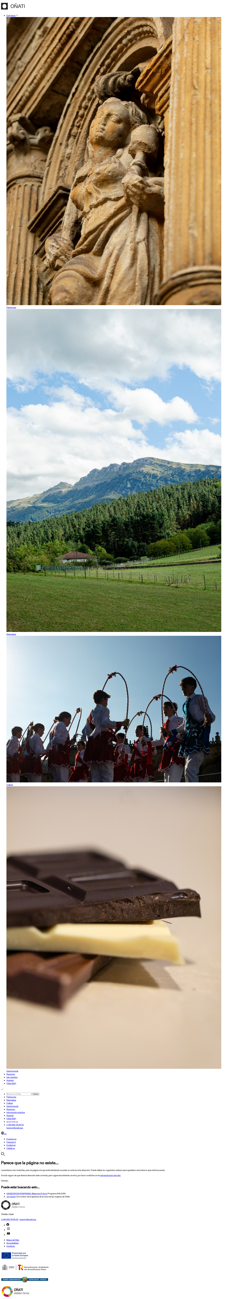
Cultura (9, 1103)
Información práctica (15, 1112)
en (14, 1121)
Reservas (10, 1074)
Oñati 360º (11, 1083)
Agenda (10, 1080)
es (10, 1121)
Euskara (11, 1139)
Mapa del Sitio (12, 1240)
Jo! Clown (11, 1196)
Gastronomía (12, 1106)
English (11, 1145)
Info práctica (12, 1077)
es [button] (5, 1133)
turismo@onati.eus (14, 1127)
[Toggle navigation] (2, 1089)
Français (11, 1142)
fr (12, 1121)
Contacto (10, 1246)
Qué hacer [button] (11, 15)
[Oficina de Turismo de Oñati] (13, 8)
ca (17, 1121)
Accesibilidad (12, 1243)
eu (7, 1121)
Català (10, 1148)
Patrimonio (11, 1097)
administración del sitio (110, 1175)
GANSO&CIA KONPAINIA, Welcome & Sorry (26, 1193)
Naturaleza (11, 1100)
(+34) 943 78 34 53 (15, 1124)
